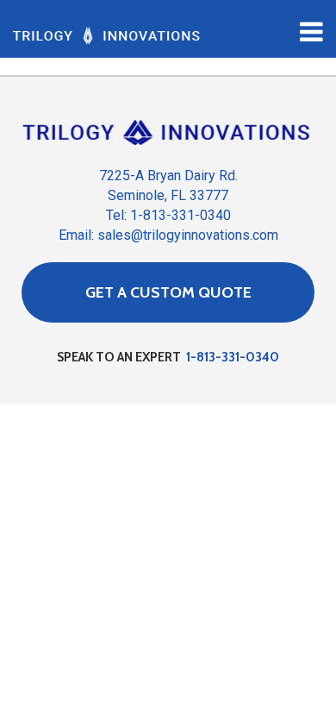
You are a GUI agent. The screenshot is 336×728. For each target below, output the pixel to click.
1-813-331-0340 (232, 357)
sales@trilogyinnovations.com (187, 235)
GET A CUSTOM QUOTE (168, 292)
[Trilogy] (106, 34)
